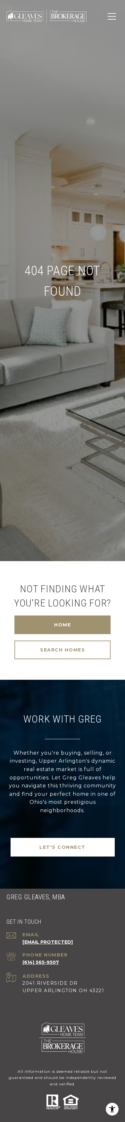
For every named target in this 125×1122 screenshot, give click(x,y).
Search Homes (62, 650)
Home (62, 625)
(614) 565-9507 (40, 962)
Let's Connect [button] (62, 847)
